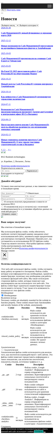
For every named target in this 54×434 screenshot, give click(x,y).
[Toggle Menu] (49, 6)
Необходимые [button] (7, 293)
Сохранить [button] (6, 426)
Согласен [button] (15, 248)
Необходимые (10, 295)
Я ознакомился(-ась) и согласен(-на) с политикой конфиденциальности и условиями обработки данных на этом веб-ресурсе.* (26, 209)
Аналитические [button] (8, 347)
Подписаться (32, 171)
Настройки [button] (6, 248)
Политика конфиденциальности (15, 166)
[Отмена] (45, 432)
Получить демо (13, 10)
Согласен (38, 432)
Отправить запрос (9, 214)
